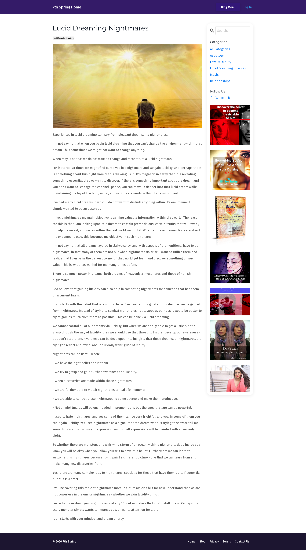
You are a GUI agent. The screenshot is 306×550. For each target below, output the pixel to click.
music (214, 75)
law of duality (220, 62)
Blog (202, 541)
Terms (227, 541)
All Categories (220, 49)
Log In (248, 7)
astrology (217, 55)
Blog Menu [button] (228, 7)
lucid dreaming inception (63, 38)
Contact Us (242, 541)
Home (191, 541)
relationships (220, 81)
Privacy (214, 541)
